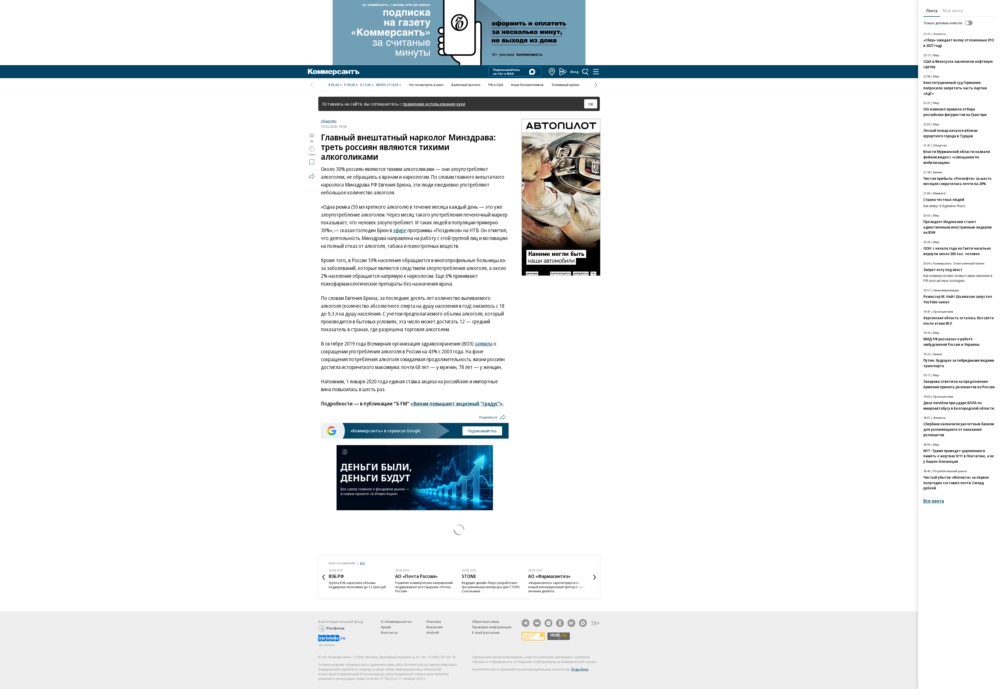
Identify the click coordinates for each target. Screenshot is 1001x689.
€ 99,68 (349, 84)
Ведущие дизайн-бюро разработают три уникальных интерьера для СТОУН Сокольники (491, 586)
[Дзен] (548, 623)
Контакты (389, 632)
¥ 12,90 (365, 84)
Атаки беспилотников (527, 84)
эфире (399, 230)
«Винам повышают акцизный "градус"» (456, 403)
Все (362, 563)
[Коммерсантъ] (333, 71)
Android (432, 632)
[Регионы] (552, 72)
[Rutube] (571, 623)
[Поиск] (585, 72)
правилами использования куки (433, 104)
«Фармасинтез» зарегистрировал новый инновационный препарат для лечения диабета (556, 586)
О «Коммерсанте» (396, 621)
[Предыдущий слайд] (323, 577)
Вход (574, 71)
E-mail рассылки (485, 632)
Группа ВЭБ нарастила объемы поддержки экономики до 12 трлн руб (357, 584)
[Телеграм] (525, 623)
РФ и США (495, 84)
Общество (329, 121)
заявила (483, 343)
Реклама (433, 621)
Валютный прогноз (465, 84)
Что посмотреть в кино (426, 84)
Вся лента (933, 501)
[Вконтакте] (537, 623)
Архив (386, 627)
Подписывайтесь (482, 430)
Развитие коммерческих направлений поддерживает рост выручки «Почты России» (424, 586)
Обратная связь (485, 621)
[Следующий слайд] (594, 577)
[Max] (583, 623)
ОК (590, 104)
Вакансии (434, 627)
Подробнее (580, 669)
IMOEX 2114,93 (387, 84)
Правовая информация (491, 627)
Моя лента (953, 11)
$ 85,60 (333, 84)
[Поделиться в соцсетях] (312, 176)
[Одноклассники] (560, 623)
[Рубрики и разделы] (596, 72)
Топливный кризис (565, 84)
